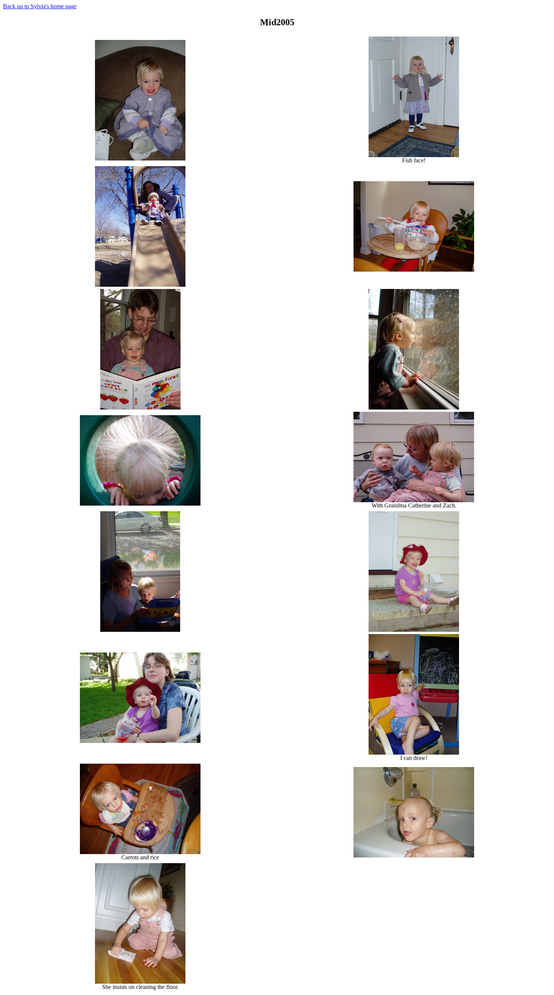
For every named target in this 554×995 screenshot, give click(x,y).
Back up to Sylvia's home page (40, 6)
